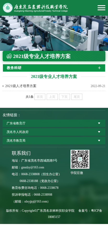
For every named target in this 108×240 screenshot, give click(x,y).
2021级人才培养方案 (20, 86)
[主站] (54, 8)
